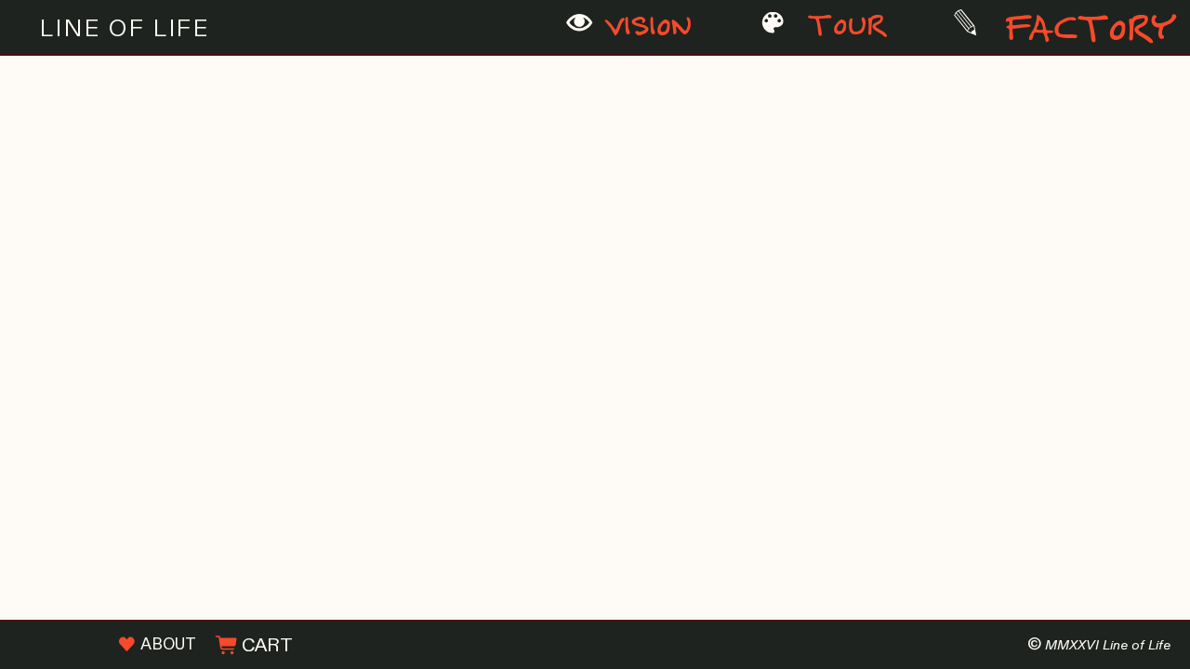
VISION (643, 27)
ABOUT (165, 645)
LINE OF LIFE (125, 29)
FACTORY (1078, 30)
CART (265, 646)
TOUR (845, 26)
